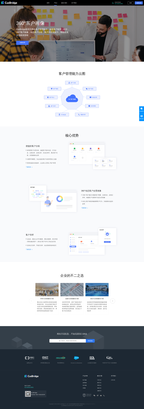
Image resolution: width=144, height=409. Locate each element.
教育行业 (99, 382)
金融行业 (99, 390)
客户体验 (85, 380)
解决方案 (64, 3)
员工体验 (85, 385)
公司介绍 (113, 380)
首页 (48, 3)
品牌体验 (85, 382)
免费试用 (138, 3)
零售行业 (99, 385)
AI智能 (84, 388)
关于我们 (74, 3)
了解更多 (28, 167)
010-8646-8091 (29, 387)
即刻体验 (90, 340)
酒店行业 (99, 388)
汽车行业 (99, 380)
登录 (130, 3)
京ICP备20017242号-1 (90, 404)
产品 (55, 3)
